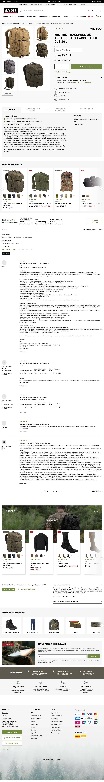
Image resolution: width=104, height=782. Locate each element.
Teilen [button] (25, 352)
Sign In (93, 656)
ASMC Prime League (52, 4)
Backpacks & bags (7, 23)
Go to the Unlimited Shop (69, 4)
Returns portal (34, 724)
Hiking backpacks (40, 23)
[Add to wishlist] (47, 29)
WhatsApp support (13, 738)
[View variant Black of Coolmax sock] (69, 556)
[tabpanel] (52, 135)
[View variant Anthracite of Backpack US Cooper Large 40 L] (35, 196)
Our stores (5, 713)
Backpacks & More (19, 23)
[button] (2, 188)
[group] (10, 220)
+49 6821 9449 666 (7, 724)
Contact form (12, 732)
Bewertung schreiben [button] (94, 221)
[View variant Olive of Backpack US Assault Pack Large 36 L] (5, 196)
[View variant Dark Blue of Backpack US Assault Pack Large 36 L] (14, 196)
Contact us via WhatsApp (28, 589)
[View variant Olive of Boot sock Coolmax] (91, 556)
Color (56, 46)
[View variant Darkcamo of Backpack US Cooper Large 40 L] (44, 196)
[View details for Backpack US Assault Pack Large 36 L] (14, 181)
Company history (6, 718)
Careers (4, 716)
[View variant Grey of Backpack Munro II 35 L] (62, 196)
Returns (32, 721)
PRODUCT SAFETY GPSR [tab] (87, 110)
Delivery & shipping (36, 718)
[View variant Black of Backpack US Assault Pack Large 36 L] (9, 196)
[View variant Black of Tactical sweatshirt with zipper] (41, 556)
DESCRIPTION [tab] (9, 110)
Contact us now (9, 589)
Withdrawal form (55, 727)
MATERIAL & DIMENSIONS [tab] (60, 110)
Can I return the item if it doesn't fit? (64, 597)
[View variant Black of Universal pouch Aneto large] (83, 196)
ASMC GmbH (57, 760)
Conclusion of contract (57, 721)
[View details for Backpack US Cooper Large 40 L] (40, 181)
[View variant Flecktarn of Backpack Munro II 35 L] (71, 196)
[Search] (21, 10)
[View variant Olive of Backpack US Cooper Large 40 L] (31, 196)
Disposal (33, 733)
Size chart (33, 730)
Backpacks (30, 23)
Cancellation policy (56, 724)
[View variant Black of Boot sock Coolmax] (96, 556)
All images (7, 94)
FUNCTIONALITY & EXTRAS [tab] (33, 110)
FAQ (31, 713)
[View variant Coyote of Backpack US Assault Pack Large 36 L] (18, 196)
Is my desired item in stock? (61, 585)
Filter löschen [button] (6, 253)
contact (83, 4)
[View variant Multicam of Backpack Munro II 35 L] (66, 196)
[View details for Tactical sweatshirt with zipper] (41, 542)
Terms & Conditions (56, 716)
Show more (95, 511)
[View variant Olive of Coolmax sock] (64, 556)
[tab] (89, 230)
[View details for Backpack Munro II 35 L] (66, 181)
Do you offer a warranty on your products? (66, 601)
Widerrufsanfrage (12, 743)
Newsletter (33, 738)
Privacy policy (55, 718)
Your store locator (36, 4)
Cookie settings (55, 733)
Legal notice (54, 713)
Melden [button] (21, 352)
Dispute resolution (56, 730)
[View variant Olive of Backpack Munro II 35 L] (57, 196)
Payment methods (35, 716)
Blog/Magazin (23, 4)
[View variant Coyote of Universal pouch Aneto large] (88, 196)
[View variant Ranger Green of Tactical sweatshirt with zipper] (37, 556)
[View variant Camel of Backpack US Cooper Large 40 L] (40, 196)
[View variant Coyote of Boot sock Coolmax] (87, 556)
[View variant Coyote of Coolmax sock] (59, 556)
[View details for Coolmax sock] (68, 542)
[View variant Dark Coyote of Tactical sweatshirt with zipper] (32, 556)
